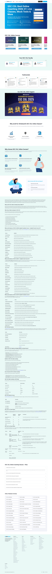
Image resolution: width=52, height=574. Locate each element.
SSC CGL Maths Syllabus (9, 513)
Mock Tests (20, 1)
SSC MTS (31, 542)
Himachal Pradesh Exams (16, 560)
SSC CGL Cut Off (35, 499)
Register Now (38, 20)
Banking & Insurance (15, 537)
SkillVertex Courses (15, 562)
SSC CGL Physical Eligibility (37, 513)
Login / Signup (45, 1)
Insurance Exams (41, 540)
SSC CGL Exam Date (9, 508)
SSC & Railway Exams (41, 541)
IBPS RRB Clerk (23, 542)
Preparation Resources (41, 538)
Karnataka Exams (15, 544)
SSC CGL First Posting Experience (37, 508)
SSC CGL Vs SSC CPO (23, 522)
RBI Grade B (31, 544)
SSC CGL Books (22, 506)
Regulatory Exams (41, 542)
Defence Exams (15, 557)
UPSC (14, 540)
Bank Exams (40, 539)
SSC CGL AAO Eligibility (23, 529)
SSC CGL (23, 543)
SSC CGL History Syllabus (36, 524)
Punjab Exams (14, 553)
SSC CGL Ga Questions (9, 524)
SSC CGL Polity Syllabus (9, 515)
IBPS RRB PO (23, 541)
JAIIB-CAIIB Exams (15, 543)
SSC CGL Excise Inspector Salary (24, 508)
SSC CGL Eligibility (8, 499)
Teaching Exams (15, 558)
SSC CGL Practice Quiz (36, 515)
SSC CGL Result (22, 501)
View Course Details (10, 48)
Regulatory (14, 539)
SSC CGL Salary (22, 499)
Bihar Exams (14, 555)
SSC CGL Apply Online (9, 506)
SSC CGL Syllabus (22, 497)
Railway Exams (15, 542)
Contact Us (6, 566)
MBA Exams (14, 541)
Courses (17, 1)
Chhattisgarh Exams (15, 561)
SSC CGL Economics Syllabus (10, 529)
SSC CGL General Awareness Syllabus (25, 524)
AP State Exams (15, 559)
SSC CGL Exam (8, 328)
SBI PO (22, 537)
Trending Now (40, 537)
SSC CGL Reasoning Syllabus (37, 517)
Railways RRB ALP (32, 543)
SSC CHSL (23, 544)
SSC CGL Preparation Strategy (10, 517)
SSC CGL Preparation (20, 370)
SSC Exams (14, 538)
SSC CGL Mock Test (26, 296)
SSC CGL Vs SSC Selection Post (37, 522)
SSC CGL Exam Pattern (36, 497)
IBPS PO (23, 538)
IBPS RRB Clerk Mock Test (33, 538)
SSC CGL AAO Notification (36, 501)
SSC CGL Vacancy (8, 522)
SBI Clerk (23, 539)
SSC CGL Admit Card (9, 501)
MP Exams (14, 556)
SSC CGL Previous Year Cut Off (24, 517)
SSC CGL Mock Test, (26, 229)
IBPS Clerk (23, 540)
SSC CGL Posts (22, 515)
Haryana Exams (15, 554)
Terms (5, 568)
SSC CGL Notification (9, 497)
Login (40, 22)
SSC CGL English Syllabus (36, 506)
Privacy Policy (6, 567)
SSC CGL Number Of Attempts (24, 513)
